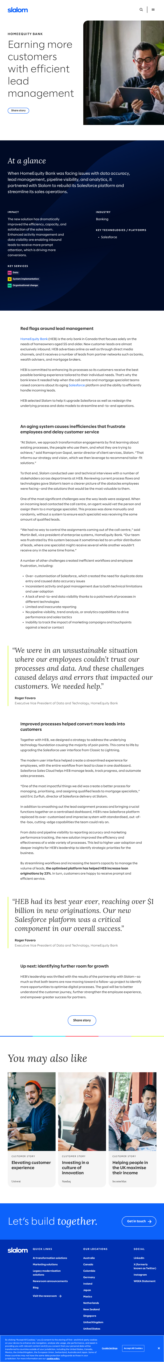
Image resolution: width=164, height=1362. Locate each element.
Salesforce (77, 385)
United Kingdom (93, 1322)
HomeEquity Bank (34, 339)
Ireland (87, 1284)
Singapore (89, 1316)
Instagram (140, 1275)
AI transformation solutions (50, 1258)
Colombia (89, 1271)
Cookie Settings (109, 1348)
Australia (89, 1258)
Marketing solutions (45, 1264)
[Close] (158, 1348)
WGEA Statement (145, 1281)
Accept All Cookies (133, 1348)
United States (91, 1329)
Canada (88, 1264)
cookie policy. (53, 1359)
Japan (87, 1290)
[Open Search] (141, 9)
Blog (35, 1288)
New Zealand (91, 1309)
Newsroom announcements (50, 1281)
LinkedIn (139, 1258)
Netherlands (91, 1303)
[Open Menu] (153, 9)
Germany (89, 1277)
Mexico (87, 1297)
